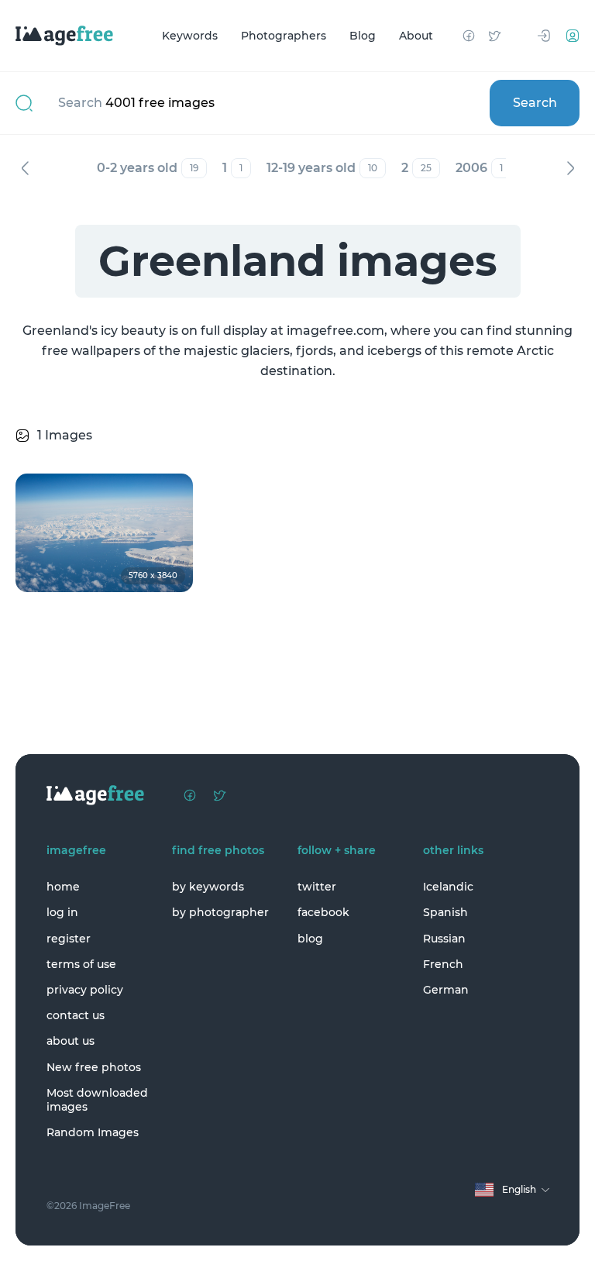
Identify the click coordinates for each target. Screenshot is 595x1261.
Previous (24, 168)
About (416, 36)
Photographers (283, 36)
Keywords (190, 36)
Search (535, 102)
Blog (362, 36)
